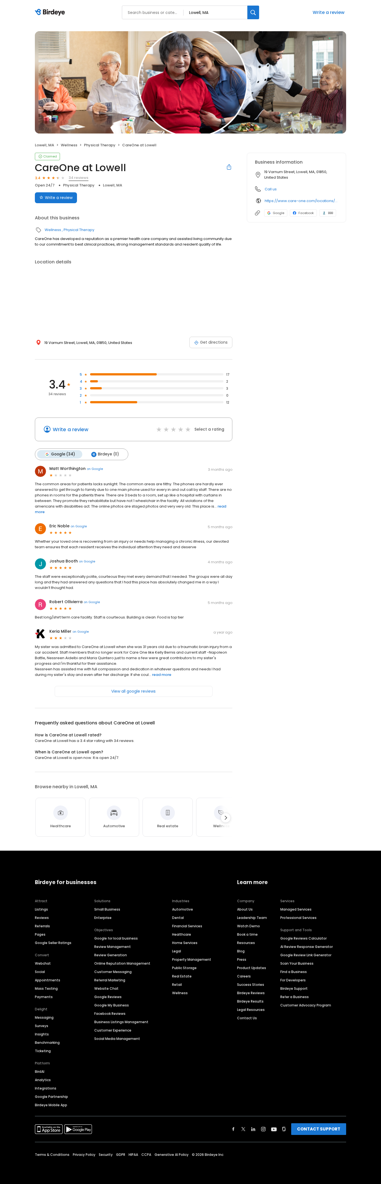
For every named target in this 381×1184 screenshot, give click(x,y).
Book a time (247, 934)
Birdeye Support (294, 988)
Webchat (43, 963)
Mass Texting (46, 988)
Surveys (41, 1025)
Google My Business (111, 1005)
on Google (95, 469)
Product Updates (251, 967)
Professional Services (298, 917)
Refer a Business (294, 996)
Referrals (42, 926)
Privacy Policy (84, 1154)
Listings (41, 909)
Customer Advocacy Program (305, 1005)
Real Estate (182, 976)
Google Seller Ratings (53, 942)
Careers (244, 976)
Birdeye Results (250, 1001)
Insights (42, 1034)
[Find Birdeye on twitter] (243, 1129)
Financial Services (187, 926)
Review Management (112, 946)
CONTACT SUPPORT (318, 1129)
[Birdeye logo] (51, 12)
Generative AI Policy (172, 1154)
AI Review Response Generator (306, 946)
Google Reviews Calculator (303, 938)
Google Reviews (108, 996)
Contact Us (247, 1018)
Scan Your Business (297, 963)
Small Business (107, 909)
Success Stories (250, 984)
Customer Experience (112, 1030)
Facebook (306, 213)
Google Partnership (51, 1096)
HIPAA (133, 1154)
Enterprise (103, 917)
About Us (245, 909)
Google (278, 213)
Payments (44, 996)
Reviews (42, 917)
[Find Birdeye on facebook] (233, 1129)
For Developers (293, 980)
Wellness (69, 145)
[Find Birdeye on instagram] (263, 1129)
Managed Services (296, 909)
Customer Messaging (113, 971)
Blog (241, 951)
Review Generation (110, 955)
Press (241, 959)
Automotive (182, 909)
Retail (177, 984)
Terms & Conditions (52, 1154)
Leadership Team (252, 917)
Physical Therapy (99, 145)
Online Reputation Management (122, 963)
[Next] (226, 818)
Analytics (43, 1080)
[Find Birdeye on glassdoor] (284, 1129)
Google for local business (116, 938)
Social (40, 971)
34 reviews (78, 177)
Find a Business (293, 971)
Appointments (47, 980)
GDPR (120, 1154)
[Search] (253, 12)
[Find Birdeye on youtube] (274, 1129)
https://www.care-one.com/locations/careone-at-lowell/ (301, 200)
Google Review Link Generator (305, 955)
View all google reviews (133, 691)
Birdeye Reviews (251, 993)
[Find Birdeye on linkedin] (253, 1129)
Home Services (184, 942)
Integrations (45, 1088)
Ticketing (43, 1051)
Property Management (191, 959)
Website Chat (106, 988)
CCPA (146, 1154)
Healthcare (181, 934)
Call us (271, 189)
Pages (40, 934)
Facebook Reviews (110, 1013)
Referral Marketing (109, 980)
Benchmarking (47, 1042)
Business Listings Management (121, 1022)
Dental (178, 917)
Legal (176, 951)
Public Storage (184, 967)
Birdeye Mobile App (51, 1105)
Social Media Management (117, 1038)
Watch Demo (248, 926)
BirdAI (39, 1071)
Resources (246, 942)
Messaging (44, 1017)
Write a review (328, 12)
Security (106, 1154)
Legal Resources (251, 1009)
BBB (330, 213)
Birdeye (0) (108, 454)
